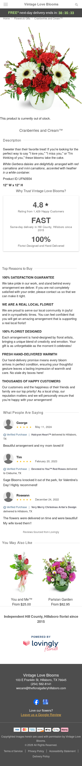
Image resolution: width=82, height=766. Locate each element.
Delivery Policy (41, 756)
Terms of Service (13, 751)
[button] (73, 756)
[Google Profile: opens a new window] (46, 702)
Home (6, 18)
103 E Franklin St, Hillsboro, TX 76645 (41, 680)
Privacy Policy (36, 751)
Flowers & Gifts (22, 18)
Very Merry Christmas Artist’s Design (53, 507)
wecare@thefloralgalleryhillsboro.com (41, 688)
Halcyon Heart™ (41, 434)
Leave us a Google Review (41, 714)
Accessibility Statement (62, 751)
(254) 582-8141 (41, 684)
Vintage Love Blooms (41, 4)
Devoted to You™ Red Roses (48, 469)
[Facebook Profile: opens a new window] (36, 702)
